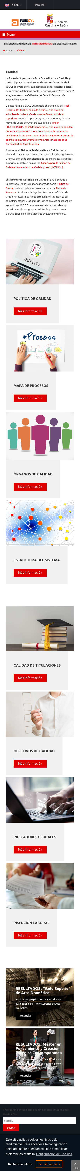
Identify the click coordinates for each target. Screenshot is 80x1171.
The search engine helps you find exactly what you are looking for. (36, 1112)
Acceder (25, 1015)
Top (75, 1168)
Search (11, 1127)
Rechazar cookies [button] (20, 1164)
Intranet (39, 4)
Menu (10, 34)
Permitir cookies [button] (49, 1164)
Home (9, 50)
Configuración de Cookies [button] (54, 1154)
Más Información (30, 311)
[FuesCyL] (40, 19)
